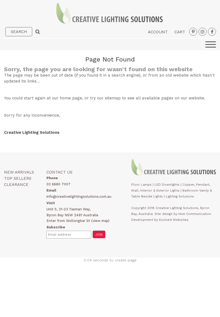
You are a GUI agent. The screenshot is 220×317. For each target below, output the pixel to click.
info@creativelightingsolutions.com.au (78, 196)
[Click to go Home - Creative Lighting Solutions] (109, 22)
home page (71, 98)
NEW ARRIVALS (19, 172)
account (158, 32)
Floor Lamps (141, 184)
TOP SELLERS (17, 178)
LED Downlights (167, 184)
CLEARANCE (16, 184)
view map (100, 221)
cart (179, 32)
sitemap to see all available (132, 98)
